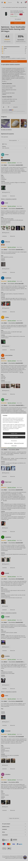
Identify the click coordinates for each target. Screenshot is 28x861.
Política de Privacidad (19, 443)
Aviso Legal (14, 445)
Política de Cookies (8, 443)
